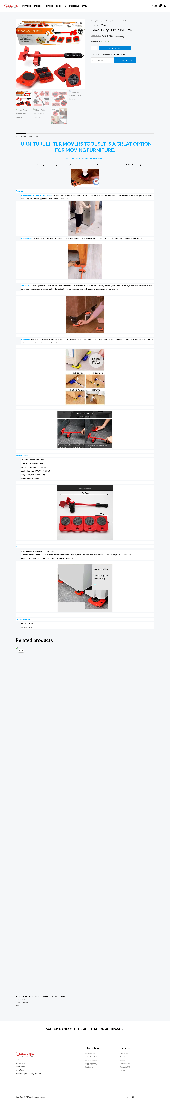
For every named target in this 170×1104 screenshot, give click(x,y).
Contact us (89, 1067)
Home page (100, 21)
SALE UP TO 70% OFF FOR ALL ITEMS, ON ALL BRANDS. (85, 1029)
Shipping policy (91, 1063)
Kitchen (49, 6)
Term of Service (91, 1060)
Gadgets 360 (74, 6)
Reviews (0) (33, 136)
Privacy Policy (90, 1053)
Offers (84, 6)
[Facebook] (128, 1097)
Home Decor (61, 6)
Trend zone (38, 6)
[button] (81, 23)
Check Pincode (125, 60)
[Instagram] (133, 1097)
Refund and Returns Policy (95, 1057)
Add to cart (115, 48)
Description (21, 136)
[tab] (21, 136)
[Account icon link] (165, 6)
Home (93, 21)
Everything (26, 6)
